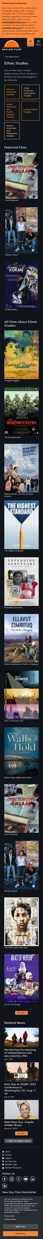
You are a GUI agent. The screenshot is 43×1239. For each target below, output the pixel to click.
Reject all (20, 1227)
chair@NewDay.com (12, 28)
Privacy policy (9, 1216)
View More (21, 1013)
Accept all (20, 1234)
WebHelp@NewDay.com (14, 22)
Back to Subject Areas (19, 1141)
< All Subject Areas (11, 57)
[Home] (11, 45)
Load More (21, 1133)
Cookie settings (10, 1219)
